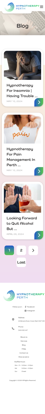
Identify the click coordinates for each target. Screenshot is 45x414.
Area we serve (23, 357)
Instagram (31, 311)
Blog (24, 345)
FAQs (24, 349)
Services (24, 341)
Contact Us (24, 353)
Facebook (31, 307)
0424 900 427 (23, 330)
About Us (23, 337)
